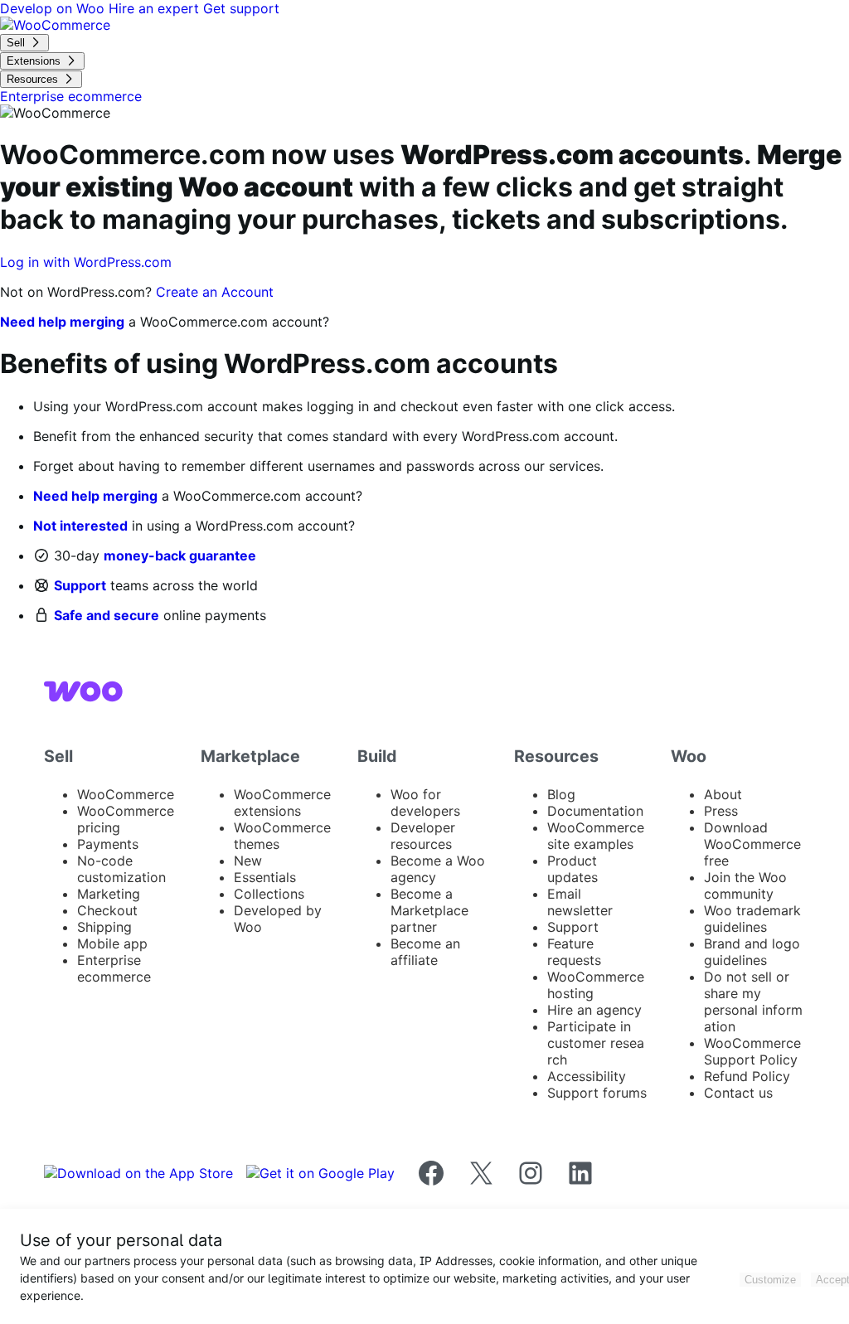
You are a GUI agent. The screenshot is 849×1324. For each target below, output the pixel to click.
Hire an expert (156, 8)
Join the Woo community (745, 885)
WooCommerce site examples (595, 835)
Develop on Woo (54, 8)
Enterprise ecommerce (114, 968)
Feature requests (574, 951)
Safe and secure (106, 615)
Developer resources (423, 835)
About (723, 794)
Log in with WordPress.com (86, 262)
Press (721, 811)
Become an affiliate (425, 951)
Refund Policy (747, 1076)
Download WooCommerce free (752, 844)
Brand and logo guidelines (752, 951)
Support (80, 585)
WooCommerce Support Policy (752, 1051)
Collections (269, 893)
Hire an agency (594, 1009)
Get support (241, 8)
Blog (561, 794)
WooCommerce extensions (282, 802)
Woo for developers (425, 802)
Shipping (104, 927)
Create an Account (215, 292)
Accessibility (586, 1076)
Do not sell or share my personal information (753, 1001)
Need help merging (62, 321)
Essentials (265, 877)
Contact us (738, 1092)
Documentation (595, 811)
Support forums (597, 1092)
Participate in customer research (595, 1043)
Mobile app (112, 943)
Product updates (572, 868)
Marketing (108, 893)
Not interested (80, 525)
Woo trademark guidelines (752, 918)
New (248, 860)
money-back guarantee (180, 555)
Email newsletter (580, 902)
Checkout (107, 910)
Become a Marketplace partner (429, 910)
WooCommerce (125, 794)
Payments (107, 844)
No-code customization (121, 868)
